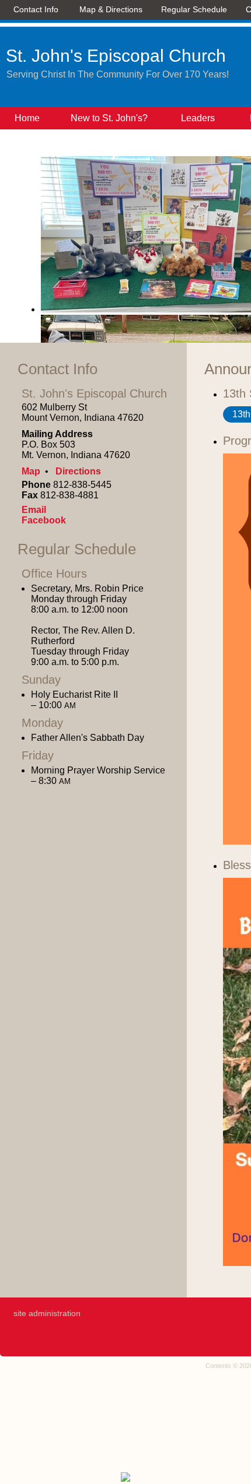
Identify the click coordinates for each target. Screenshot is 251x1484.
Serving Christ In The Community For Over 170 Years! (117, 74)
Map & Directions (108, 9)
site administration (47, 1313)
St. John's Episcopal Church (116, 55)
